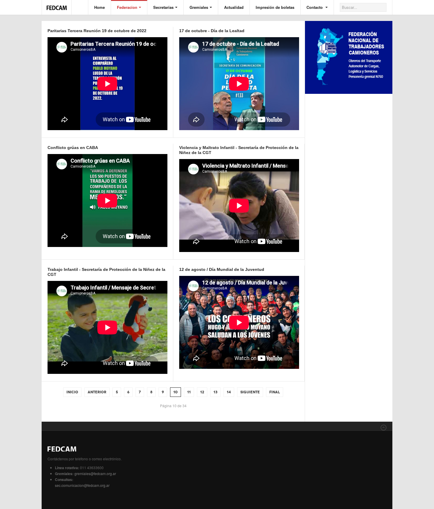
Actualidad (234, 7)
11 (189, 392)
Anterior (97, 392)
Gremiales (199, 7)
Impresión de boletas (275, 7)
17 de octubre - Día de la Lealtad (211, 30)
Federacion (127, 7)
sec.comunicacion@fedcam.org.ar (82, 485)
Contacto (315, 7)
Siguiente (250, 392)
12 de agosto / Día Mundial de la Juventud (221, 269)
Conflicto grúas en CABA (73, 147)
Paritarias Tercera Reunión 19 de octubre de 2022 (97, 30)
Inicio (72, 392)
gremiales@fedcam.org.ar (95, 473)
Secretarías (163, 7)
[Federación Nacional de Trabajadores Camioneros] (56, 4)
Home (99, 7)
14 (229, 392)
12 (202, 392)
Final (274, 392)
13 (215, 392)
